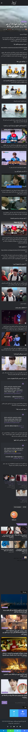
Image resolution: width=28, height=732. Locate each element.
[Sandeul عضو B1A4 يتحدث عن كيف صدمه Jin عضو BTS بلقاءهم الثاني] (21, 493)
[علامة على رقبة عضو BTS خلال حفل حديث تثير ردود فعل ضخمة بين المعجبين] (21, 478)
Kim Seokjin (17, 507)
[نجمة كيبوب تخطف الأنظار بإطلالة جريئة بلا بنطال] (21, 530)
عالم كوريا (24, 721)
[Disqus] (14, 572)
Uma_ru (23, 29)
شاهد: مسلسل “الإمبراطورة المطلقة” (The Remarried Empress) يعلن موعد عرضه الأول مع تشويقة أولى (15, 632)
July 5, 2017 (21, 427)
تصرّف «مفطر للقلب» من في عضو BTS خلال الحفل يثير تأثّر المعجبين (10, 483)
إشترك (4, 702)
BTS (24, 507)
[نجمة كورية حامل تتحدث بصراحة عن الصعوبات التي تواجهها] (7, 544)
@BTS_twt (19, 392)
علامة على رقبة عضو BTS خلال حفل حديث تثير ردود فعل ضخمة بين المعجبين (22, 483)
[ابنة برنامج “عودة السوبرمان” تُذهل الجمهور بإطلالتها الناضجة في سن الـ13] (21, 544)
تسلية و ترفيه (19, 7)
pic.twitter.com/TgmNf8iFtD (12, 393)
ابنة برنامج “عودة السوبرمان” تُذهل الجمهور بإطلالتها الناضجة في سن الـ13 (21, 550)
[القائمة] (1, 3)
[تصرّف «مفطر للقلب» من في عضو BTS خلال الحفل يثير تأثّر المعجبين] (9, 478)
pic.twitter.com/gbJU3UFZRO (12, 453)
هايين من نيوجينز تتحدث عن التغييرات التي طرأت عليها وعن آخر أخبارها (7, 536)
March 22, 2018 (19, 398)
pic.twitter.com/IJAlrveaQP (12, 422)
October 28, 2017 (18, 458)
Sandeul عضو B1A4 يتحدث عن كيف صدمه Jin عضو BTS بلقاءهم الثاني (21, 498)
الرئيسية (24, 7)
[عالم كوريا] (14, 3)
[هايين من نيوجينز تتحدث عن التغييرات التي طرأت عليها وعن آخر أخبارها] (7, 530)
